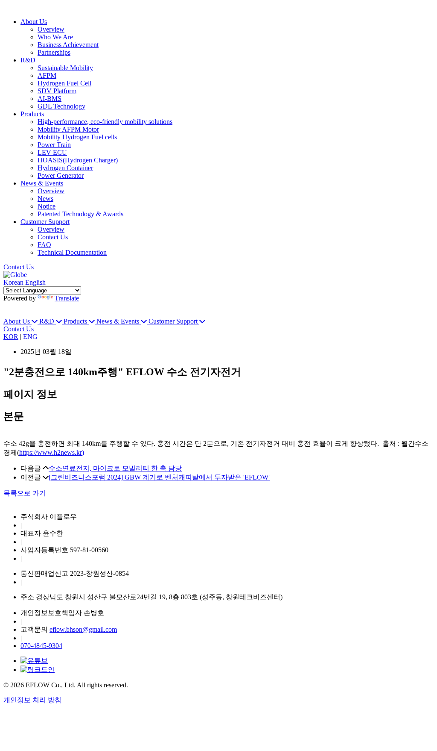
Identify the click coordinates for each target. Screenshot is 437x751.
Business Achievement (68, 44)
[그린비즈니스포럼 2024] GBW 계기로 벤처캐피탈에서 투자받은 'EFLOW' (159, 477)
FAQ (44, 244)
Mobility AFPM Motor (68, 129)
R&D (27, 60)
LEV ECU (52, 152)
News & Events (41, 183)
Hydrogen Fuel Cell (64, 83)
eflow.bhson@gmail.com (83, 629)
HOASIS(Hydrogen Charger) (78, 160)
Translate (67, 298)
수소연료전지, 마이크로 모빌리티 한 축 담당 (115, 468)
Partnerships (54, 52)
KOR (10, 336)
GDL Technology (61, 106)
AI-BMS (49, 98)
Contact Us (53, 237)
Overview (51, 29)
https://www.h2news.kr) (51, 452)
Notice (46, 206)
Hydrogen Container (65, 167)
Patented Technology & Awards (80, 214)
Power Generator (61, 175)
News (45, 198)
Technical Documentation (72, 252)
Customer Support (45, 221)
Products (32, 114)
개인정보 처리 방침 (32, 700)
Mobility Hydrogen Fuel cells (77, 137)
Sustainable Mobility (65, 67)
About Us (33, 21)
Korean (13, 282)
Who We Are (55, 37)
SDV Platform (57, 90)
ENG (30, 336)
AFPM (47, 75)
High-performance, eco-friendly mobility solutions (105, 121)
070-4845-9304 (41, 645)
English (35, 282)
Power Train (54, 144)
